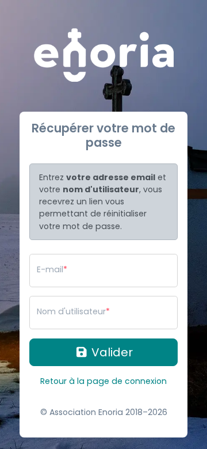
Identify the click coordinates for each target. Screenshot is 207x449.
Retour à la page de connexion (103, 381)
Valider (111, 352)
